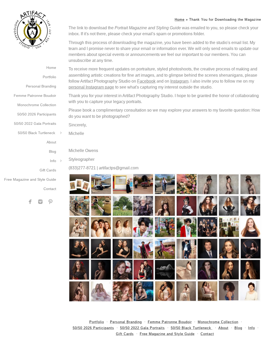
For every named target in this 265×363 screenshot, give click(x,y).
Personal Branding (41, 86)
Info (53, 161)
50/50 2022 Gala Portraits (35, 123)
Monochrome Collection (36, 105)
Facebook (146, 81)
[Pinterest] (50, 201)
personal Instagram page (91, 87)
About (51, 142)
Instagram (179, 81)
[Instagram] (40, 201)
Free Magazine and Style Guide (30, 179)
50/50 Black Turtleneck (37, 133)
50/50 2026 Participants (36, 114)
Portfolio (49, 77)
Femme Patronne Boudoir (35, 95)
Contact (49, 189)
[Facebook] (30, 201)
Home (51, 68)
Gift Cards (48, 170)
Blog (52, 151)
